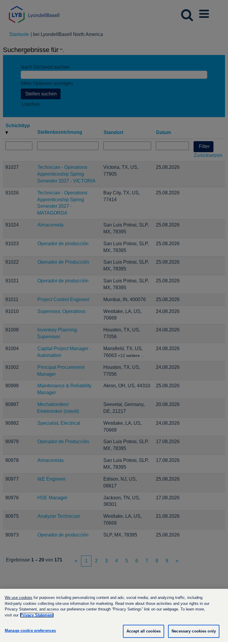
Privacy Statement (36, 615)
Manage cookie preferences (30, 630)
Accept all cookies (143, 631)
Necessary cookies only (194, 631)
